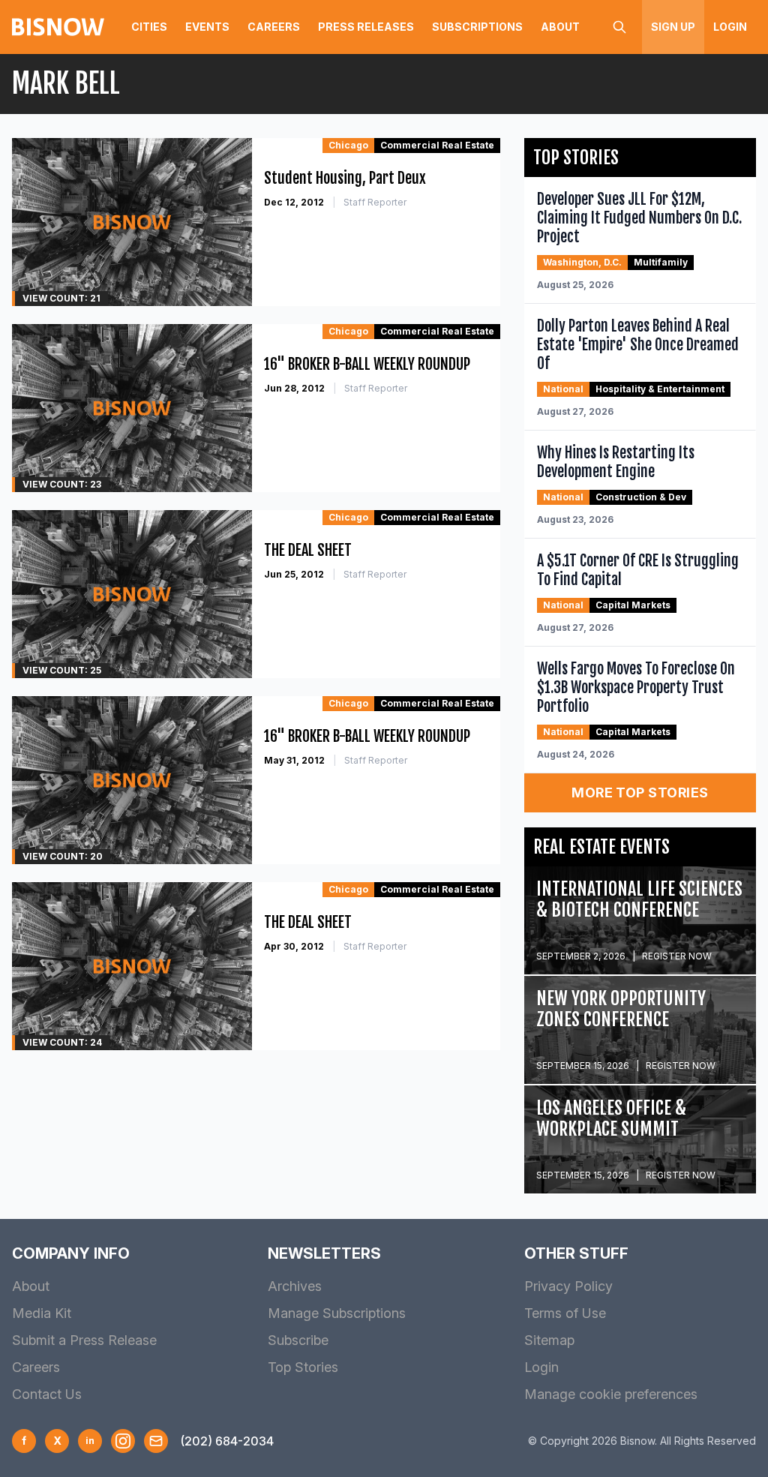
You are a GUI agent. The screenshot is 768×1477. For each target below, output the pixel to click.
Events (207, 26)
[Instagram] (123, 1441)
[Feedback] (156, 1441)
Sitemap (549, 1340)
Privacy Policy (568, 1286)
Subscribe (298, 1340)
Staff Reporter (375, 202)
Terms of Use (565, 1313)
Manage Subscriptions (337, 1313)
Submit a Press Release (84, 1340)
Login (730, 26)
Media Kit (41, 1313)
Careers (274, 26)
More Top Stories (640, 792)
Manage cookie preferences (611, 1394)
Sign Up (673, 26)
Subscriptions (477, 26)
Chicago (348, 145)
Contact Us (47, 1394)
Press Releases (366, 26)
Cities (149, 26)
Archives (295, 1286)
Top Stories (303, 1367)
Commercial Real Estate (437, 145)
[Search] (619, 27)
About (560, 26)
